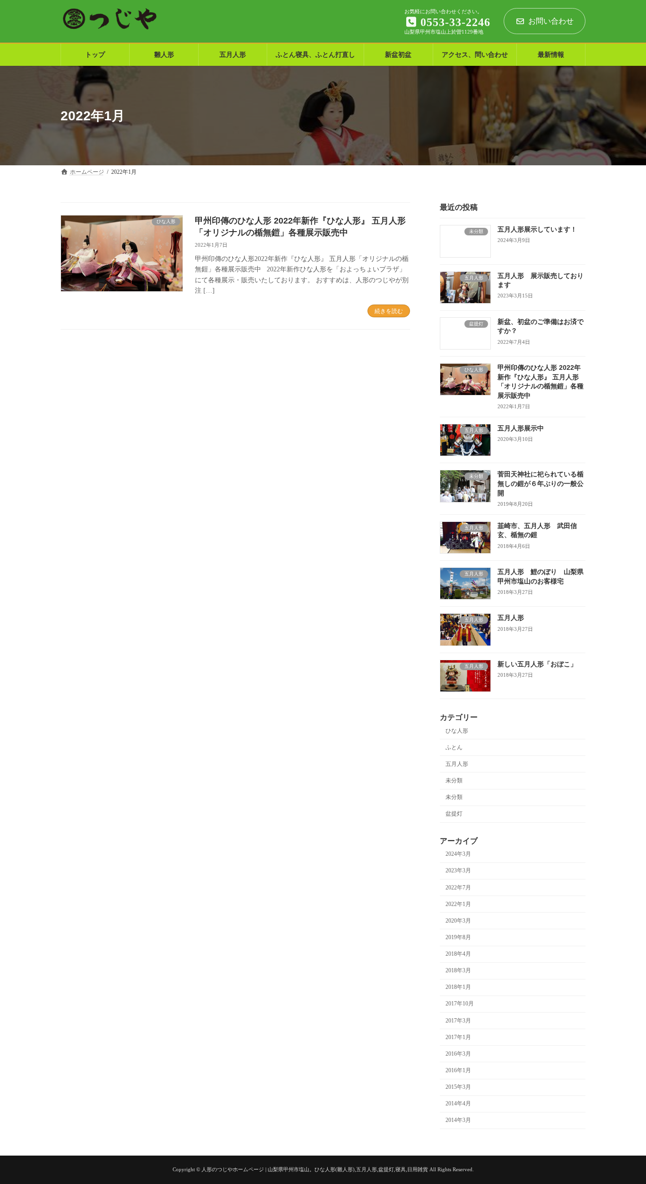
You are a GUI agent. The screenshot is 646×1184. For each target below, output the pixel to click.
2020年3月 (458, 920)
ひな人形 (456, 730)
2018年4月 (458, 954)
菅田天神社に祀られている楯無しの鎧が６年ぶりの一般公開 (541, 484)
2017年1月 (458, 1037)
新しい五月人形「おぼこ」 (537, 664)
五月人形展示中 (521, 428)
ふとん (454, 747)
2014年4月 (458, 1104)
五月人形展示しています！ (537, 229)
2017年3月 (458, 1020)
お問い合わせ (551, 21)
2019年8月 (458, 937)
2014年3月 (458, 1120)
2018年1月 (458, 987)
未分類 (454, 780)
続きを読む (389, 311)
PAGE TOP (622, 1137)
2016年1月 (458, 1070)
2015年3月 (458, 1087)
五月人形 (511, 618)
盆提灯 (454, 814)
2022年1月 (458, 904)
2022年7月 (458, 887)
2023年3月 (458, 871)
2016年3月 (458, 1053)
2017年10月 (459, 1004)
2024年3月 (458, 854)
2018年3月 (458, 971)
